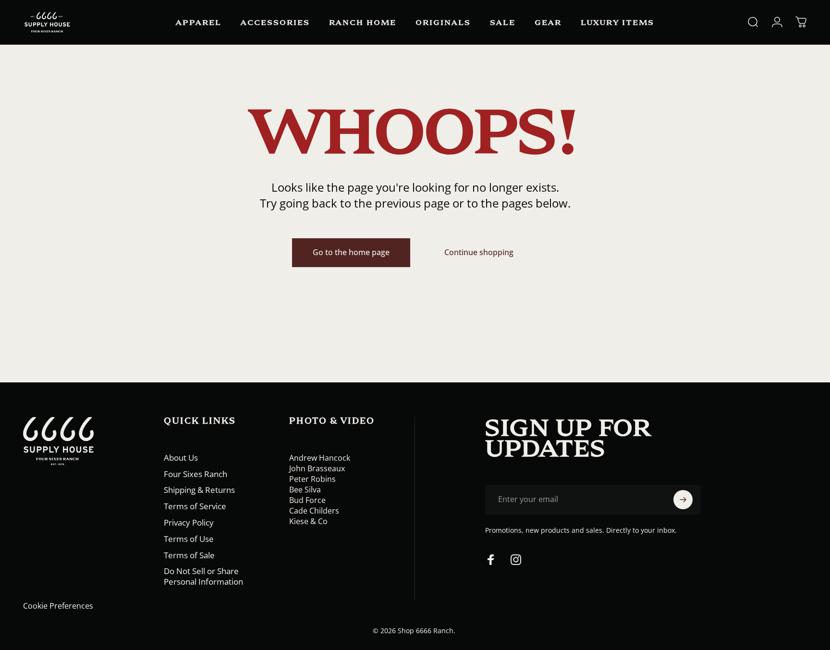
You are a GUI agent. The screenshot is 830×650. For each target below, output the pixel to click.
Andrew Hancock (319, 458)
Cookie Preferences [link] (58, 606)
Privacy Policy (189, 522)
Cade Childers (314, 510)
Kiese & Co (308, 521)
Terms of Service (195, 506)
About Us (181, 458)
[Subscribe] (683, 499)
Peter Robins (312, 479)
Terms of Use (189, 539)
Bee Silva (305, 489)
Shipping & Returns (199, 490)
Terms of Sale (189, 555)
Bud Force (307, 500)
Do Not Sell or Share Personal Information (203, 576)
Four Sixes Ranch (195, 474)
